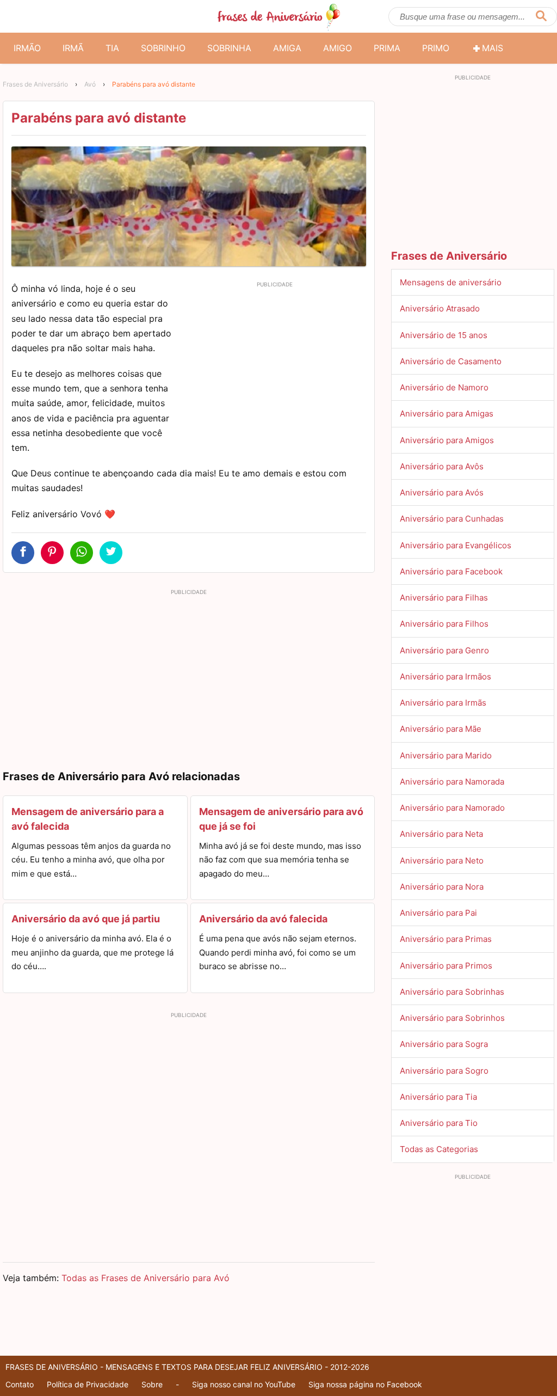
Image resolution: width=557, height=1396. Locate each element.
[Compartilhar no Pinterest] (52, 552)
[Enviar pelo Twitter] (111, 552)
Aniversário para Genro (444, 650)
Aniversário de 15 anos (443, 335)
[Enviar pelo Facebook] (22, 552)
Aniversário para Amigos (447, 440)
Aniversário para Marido (446, 755)
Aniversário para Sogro (444, 1071)
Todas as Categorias (439, 1149)
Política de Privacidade (87, 1384)
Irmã (73, 47)
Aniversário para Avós (442, 492)
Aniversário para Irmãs (443, 702)
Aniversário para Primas (446, 939)
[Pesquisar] (541, 16)
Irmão (27, 47)
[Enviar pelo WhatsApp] (81, 552)
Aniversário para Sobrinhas (452, 992)
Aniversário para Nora (442, 886)
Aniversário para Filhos (444, 624)
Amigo (337, 47)
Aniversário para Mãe (440, 729)
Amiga (287, 47)
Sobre (152, 1384)
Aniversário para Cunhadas (452, 518)
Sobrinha (229, 47)
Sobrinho (163, 47)
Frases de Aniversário (35, 84)
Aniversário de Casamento (451, 361)
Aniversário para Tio (439, 1123)
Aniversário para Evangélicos (455, 545)
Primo (435, 47)
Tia (112, 47)
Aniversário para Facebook (451, 571)
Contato (19, 1384)
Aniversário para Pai (438, 913)
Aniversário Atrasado (440, 308)
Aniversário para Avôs (442, 466)
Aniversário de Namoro (444, 387)
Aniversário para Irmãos (445, 676)
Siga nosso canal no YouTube (243, 1384)
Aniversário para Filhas (444, 597)
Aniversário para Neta (441, 834)
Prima (387, 47)
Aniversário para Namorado (452, 808)
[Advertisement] (274, 368)
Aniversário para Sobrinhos (452, 1018)
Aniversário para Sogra (444, 1044)
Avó (90, 84)
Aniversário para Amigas (446, 413)
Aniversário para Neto (442, 860)
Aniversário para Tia (438, 1097)
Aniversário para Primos (446, 965)
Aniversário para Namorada (452, 781)
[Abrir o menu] (16, 16)
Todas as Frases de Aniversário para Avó (145, 1277)
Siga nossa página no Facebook (365, 1384)
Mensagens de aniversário (451, 282)
